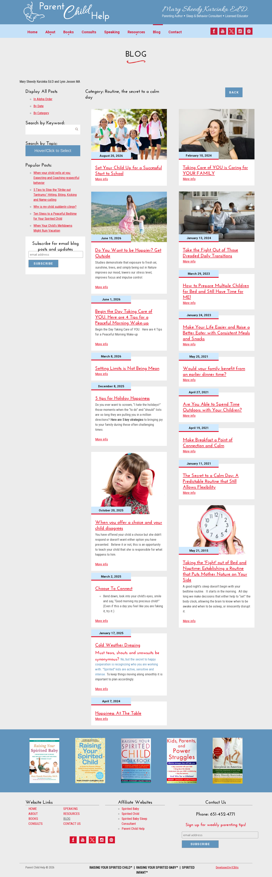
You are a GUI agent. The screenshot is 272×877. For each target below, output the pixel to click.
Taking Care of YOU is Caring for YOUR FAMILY (215, 169)
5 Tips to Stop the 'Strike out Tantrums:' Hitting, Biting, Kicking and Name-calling (55, 195)
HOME (32, 809)
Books (68, 32)
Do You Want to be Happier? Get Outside (128, 252)
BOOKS (33, 819)
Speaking (112, 32)
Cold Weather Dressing (117, 644)
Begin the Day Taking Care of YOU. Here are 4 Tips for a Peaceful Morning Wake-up (123, 316)
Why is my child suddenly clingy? (54, 207)
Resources (136, 32)
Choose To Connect (113, 587)
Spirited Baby (130, 809)
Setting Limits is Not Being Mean (127, 367)
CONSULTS (35, 824)
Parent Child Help (133, 829)
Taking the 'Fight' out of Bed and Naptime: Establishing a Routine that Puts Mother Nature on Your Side (215, 570)
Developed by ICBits (227, 867)
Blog (156, 32)
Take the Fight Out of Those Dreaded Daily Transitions (210, 251)
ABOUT (33, 814)
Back (234, 92)
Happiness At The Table (118, 712)
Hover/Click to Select (52, 150)
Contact (175, 32)
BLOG (66, 819)
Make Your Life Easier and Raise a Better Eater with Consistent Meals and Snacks (216, 331)
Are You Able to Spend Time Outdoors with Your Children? (212, 406)
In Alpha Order (42, 99)
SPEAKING (70, 809)
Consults (89, 32)
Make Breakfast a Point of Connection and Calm (208, 441)
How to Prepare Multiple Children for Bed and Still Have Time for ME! (216, 290)
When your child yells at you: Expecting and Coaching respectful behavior (56, 178)
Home (32, 32)
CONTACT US (72, 824)
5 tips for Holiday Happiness (122, 397)
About (50, 32)
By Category (41, 113)
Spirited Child (130, 814)
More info (101, 179)
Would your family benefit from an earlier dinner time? (214, 370)
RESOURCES (71, 814)
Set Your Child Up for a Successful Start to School (128, 169)
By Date (38, 106)
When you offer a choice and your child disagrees (128, 524)
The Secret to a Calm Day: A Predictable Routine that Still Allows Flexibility (211, 480)
